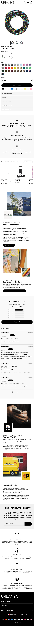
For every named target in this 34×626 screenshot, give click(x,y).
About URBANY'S (6, 601)
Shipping (10, 53)
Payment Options (6, 109)
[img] (4, 332)
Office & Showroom (7, 610)
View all (28, 162)
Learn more (9, 245)
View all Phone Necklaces (15, 290)
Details (3, 77)
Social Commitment (7, 101)
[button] (5, 48)
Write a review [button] (17, 322)
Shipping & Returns (7, 105)
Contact (4, 605)
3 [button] (17, 392)
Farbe (2, 62)
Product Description (7, 93)
